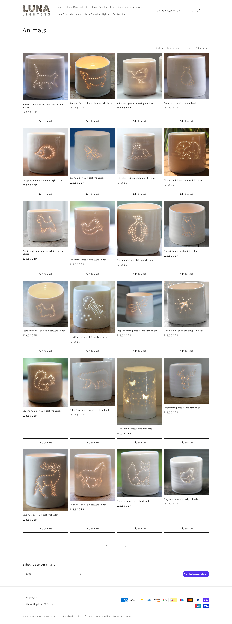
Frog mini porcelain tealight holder (181, 499)
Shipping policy (103, 616)
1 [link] (107, 546)
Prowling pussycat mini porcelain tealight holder (43, 106)
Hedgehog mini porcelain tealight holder (43, 180)
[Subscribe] (80, 574)
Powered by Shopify (50, 616)
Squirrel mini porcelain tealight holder (42, 411)
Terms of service (85, 616)
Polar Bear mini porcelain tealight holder (90, 410)
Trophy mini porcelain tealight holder (182, 407)
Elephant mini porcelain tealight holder (183, 180)
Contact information (122, 616)
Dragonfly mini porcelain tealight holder (137, 330)
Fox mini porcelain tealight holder (134, 501)
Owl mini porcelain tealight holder (181, 251)
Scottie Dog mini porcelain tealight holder (44, 330)
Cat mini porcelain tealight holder (181, 103)
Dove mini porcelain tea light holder (88, 259)
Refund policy (69, 616)
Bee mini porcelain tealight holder (87, 178)
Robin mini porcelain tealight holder (135, 103)
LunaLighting (35, 616)
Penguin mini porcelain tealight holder (136, 260)
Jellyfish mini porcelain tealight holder (89, 337)
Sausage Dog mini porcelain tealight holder (91, 103)
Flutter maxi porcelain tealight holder (135, 428)
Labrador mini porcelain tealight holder (136, 178)
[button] (191, 10)
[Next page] (125, 546)
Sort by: (160, 48)
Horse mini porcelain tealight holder (88, 504)
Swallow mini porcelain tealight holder (183, 330)
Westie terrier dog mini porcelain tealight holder (43, 252)
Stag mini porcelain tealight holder (40, 515)
